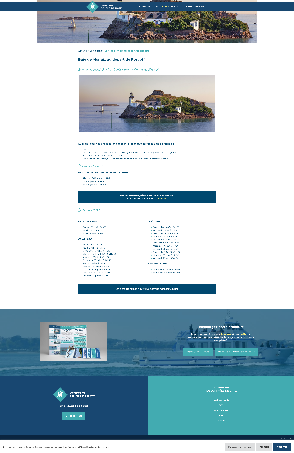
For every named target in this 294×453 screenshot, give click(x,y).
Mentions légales (286, 438)
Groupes (175, 7)
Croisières (96, 50)
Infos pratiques (220, 410)
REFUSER (264, 447)
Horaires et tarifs (221, 400)
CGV (221, 405)
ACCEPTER (282, 447)
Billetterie (153, 7)
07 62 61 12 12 (161, 198)
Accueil (82, 50)
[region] (147, 446)
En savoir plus (103, 447)
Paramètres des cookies (239, 447)
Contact (221, 421)
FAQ (221, 415)
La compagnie (200, 7)
